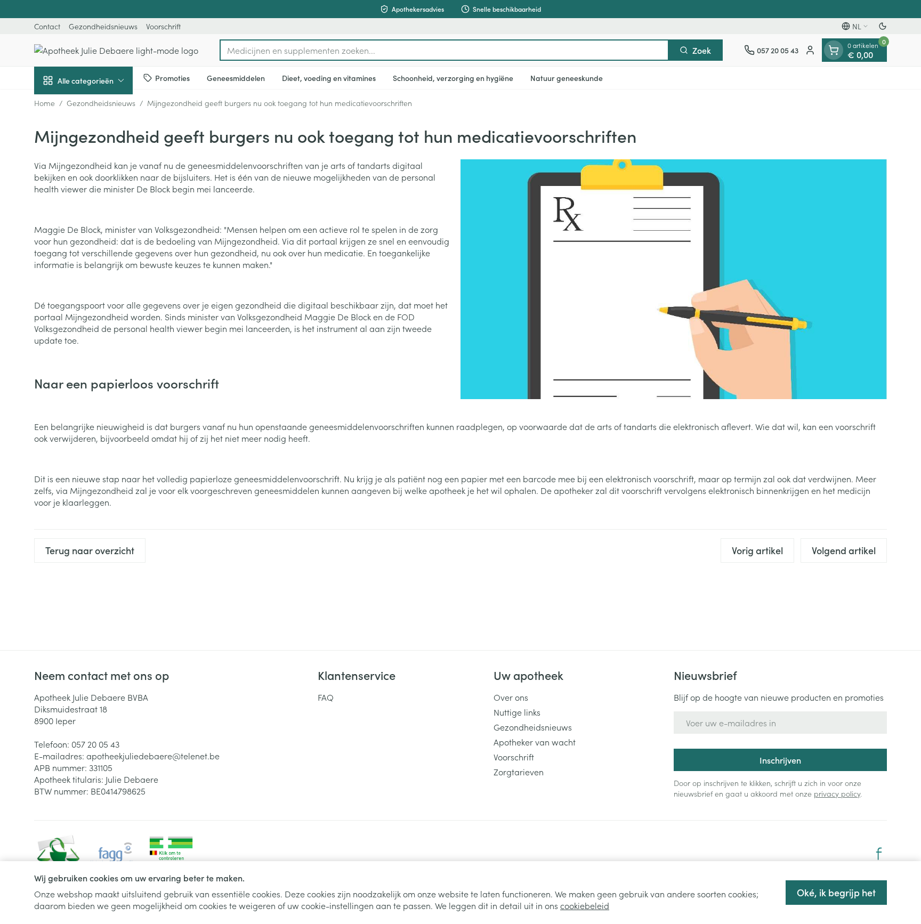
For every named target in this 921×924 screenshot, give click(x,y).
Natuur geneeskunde (566, 77)
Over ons (511, 697)
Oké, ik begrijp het (836, 892)
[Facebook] (879, 854)
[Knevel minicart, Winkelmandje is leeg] (833, 50)
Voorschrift (163, 26)
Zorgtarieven (519, 771)
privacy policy (837, 793)
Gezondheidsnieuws (103, 26)
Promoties (172, 77)
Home (44, 103)
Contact (47, 26)
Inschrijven (780, 760)
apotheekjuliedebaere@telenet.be (153, 755)
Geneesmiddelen (236, 77)
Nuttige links (517, 712)
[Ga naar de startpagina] (116, 50)
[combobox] (444, 50)
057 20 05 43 (95, 744)
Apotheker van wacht (535, 742)
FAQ (326, 697)
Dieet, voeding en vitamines (329, 77)
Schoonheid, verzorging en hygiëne (453, 77)
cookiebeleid (584, 905)
